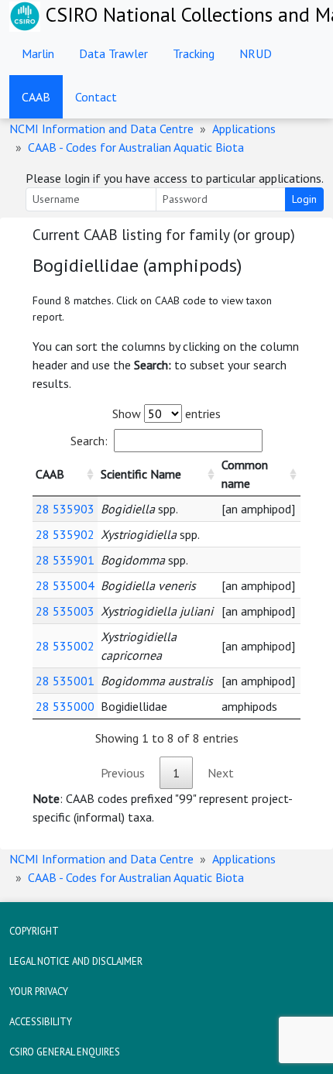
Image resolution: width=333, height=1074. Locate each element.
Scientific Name (141, 474)
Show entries (166, 413)
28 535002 (65, 646)
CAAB (36, 97)
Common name (244, 474)
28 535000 (65, 706)
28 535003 (65, 611)
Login (304, 199)
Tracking (194, 53)
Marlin (38, 53)
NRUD (255, 53)
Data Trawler (113, 53)
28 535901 (65, 560)
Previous (123, 773)
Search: (89, 440)
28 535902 (65, 534)
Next (221, 773)
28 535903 (65, 508)
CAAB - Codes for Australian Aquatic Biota (136, 147)
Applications (244, 128)
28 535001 (65, 680)
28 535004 (65, 585)
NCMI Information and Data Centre (101, 128)
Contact (96, 97)
